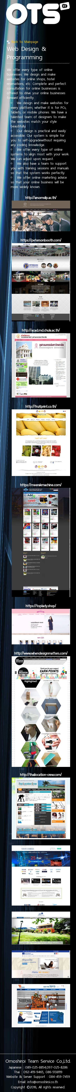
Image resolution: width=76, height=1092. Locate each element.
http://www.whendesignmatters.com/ (41, 653)
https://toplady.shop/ (41, 606)
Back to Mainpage (24, 42)
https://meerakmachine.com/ (41, 485)
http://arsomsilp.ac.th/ (41, 198)
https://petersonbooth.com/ (41, 240)
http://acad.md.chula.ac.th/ (41, 330)
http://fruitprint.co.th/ (41, 406)
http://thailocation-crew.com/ (41, 775)
